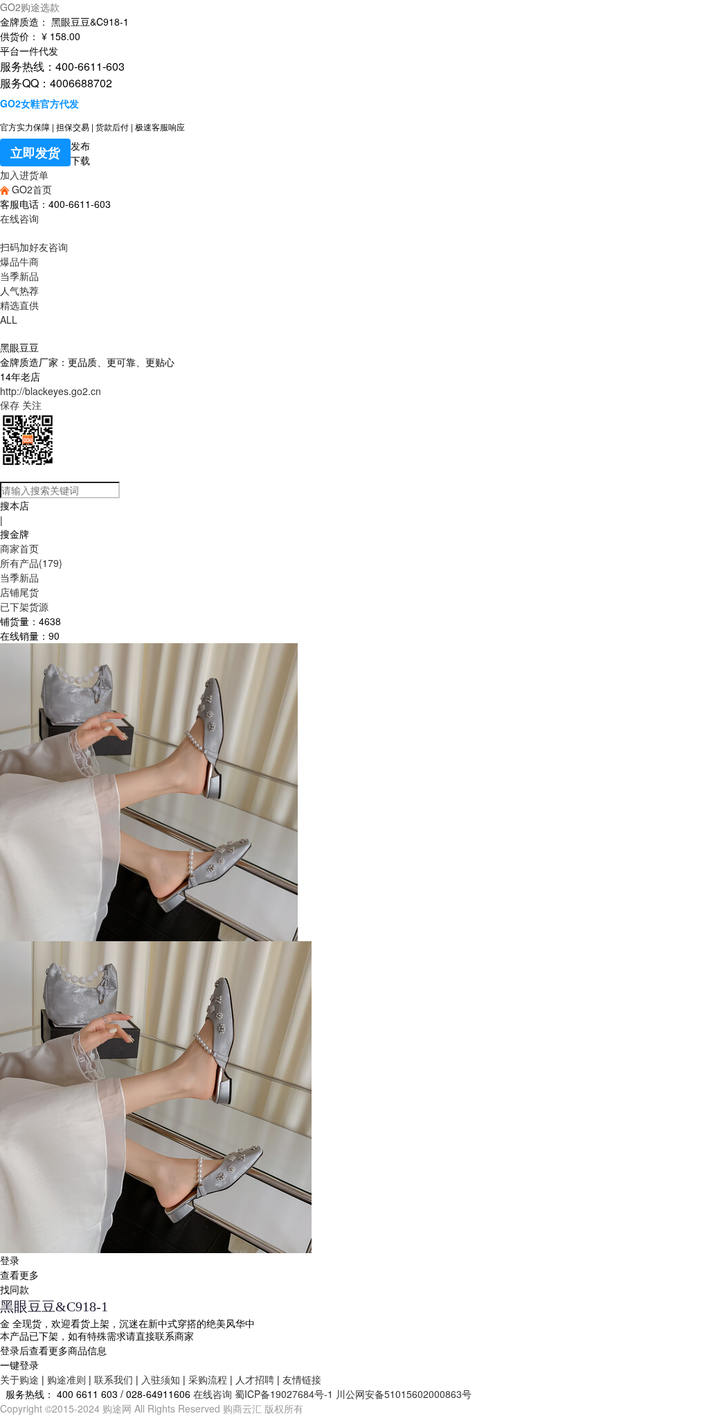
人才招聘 (254, 1379)
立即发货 (35, 152)
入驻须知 (160, 1379)
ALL (8, 319)
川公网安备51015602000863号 (404, 1394)
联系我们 (113, 1379)
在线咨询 (19, 218)
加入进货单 (24, 175)
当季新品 (19, 276)
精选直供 (19, 305)
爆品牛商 (19, 261)
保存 (9, 405)
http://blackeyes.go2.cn (50, 391)
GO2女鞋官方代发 (39, 103)
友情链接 (301, 1379)
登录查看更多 (19, 1267)
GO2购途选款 (30, 7)
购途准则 (66, 1379)
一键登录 (19, 1365)
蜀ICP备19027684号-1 (284, 1394)
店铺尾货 (19, 592)
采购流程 (207, 1379)
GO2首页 (30, 189)
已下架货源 (24, 606)
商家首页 (19, 548)
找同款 (14, 1289)
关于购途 (19, 1379)
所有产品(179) (31, 563)
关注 (32, 405)
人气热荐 (19, 290)
